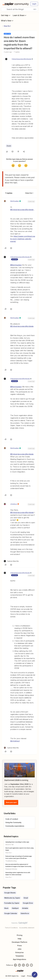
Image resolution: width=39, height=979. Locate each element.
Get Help (4, 15)
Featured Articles (11, 869)
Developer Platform (19, 942)
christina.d (13, 504)
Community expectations (14, 826)
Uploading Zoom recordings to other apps (17, 842)
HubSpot (15, 908)
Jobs (19, 949)
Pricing (19, 935)
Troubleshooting (10, 861)
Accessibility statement (26, 928)
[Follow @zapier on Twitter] (27, 965)
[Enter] (3, 9)
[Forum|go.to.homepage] (15, 3)
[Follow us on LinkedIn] (19, 965)
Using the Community (13, 822)
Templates (19, 956)
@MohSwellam (16, 265)
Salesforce (25, 913)
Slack (6, 908)
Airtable (25, 908)
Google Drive (28, 903)
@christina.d (15, 741)
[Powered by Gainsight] (20, 923)
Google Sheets (10, 893)
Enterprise (19, 952)
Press (19, 946)
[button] (34, 4)
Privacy (29, 976)
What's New (6, 21)
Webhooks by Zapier (12, 898)
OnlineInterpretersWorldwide (21, 59)
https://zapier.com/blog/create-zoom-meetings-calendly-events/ (22, 238)
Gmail (26, 898)
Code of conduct (11, 819)
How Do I (7, 26)
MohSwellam (14, 201)
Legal (23, 976)
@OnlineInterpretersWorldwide (22, 210)
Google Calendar (10, 913)
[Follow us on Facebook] (15, 965)
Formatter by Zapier (11, 903)
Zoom (9, 146)
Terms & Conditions (11, 928)
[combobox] (19, 9)
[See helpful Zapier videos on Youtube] (31, 965)
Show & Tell (9, 845)
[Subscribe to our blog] (23, 965)
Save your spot (11, 802)
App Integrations (19, 959)
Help (19, 939)
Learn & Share (18, 15)
